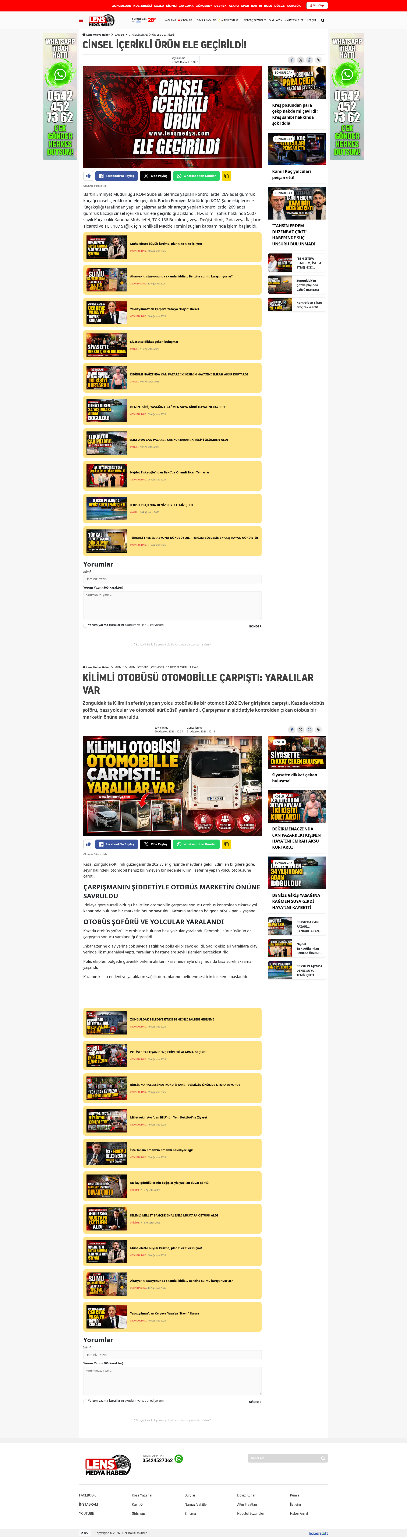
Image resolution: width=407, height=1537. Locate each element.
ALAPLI (234, 5)
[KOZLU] (297, 752)
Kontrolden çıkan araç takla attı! (309, 305)
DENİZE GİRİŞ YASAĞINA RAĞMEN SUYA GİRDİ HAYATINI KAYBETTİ (296, 901)
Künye (294, 1495)
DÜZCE (279, 5)
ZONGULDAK (121, 5)
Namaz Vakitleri (196, 1504)
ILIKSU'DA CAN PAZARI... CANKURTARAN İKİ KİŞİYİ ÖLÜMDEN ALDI (308, 926)
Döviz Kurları (246, 1495)
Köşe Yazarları (142, 1495)
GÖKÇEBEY (204, 5)
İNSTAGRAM (88, 1504)
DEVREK (220, 5)
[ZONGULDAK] (297, 82)
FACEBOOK (87, 1495)
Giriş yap (138, 1514)
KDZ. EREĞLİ (142, 5)
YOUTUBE (86, 1514)
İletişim (295, 1504)
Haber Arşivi (299, 1514)
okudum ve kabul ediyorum (126, 625)
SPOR (245, 5)
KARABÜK (294, 5)
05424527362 (157, 1460)
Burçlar (190, 1495)
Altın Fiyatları (247, 1504)
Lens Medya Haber (98, 34)
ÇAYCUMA (186, 5)
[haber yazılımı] (318, 1533)
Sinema (190, 1514)
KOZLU (159, 5)
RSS (86, 1533)
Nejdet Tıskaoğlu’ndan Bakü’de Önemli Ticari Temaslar (308, 948)
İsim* (87, 572)
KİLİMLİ (171, 5)
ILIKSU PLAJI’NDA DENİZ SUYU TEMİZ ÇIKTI (309, 970)
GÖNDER (255, 626)
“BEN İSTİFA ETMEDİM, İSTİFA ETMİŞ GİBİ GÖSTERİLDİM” (309, 263)
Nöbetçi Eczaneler (250, 1514)
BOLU (268, 5)
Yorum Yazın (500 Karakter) (103, 587)
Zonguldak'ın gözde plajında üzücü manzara (308, 285)
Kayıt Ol (138, 1504)
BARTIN (256, 5)
